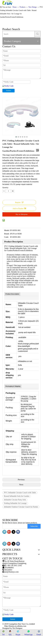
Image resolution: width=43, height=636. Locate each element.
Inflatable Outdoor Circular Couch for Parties (21, 507)
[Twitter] (13, 532)
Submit (8, 90)
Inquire (17, 202)
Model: (7, 230)
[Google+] (9, 532)
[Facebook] (18, 532)
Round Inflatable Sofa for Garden (16, 496)
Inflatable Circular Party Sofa (15, 500)
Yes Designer (17, 628)
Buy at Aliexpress (21, 214)
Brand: (6, 234)
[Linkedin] (4, 532)
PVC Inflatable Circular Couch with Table (20, 493)
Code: (6, 237)
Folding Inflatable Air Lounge (15, 503)
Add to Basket (18, 208)
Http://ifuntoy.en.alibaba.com (15, 626)
